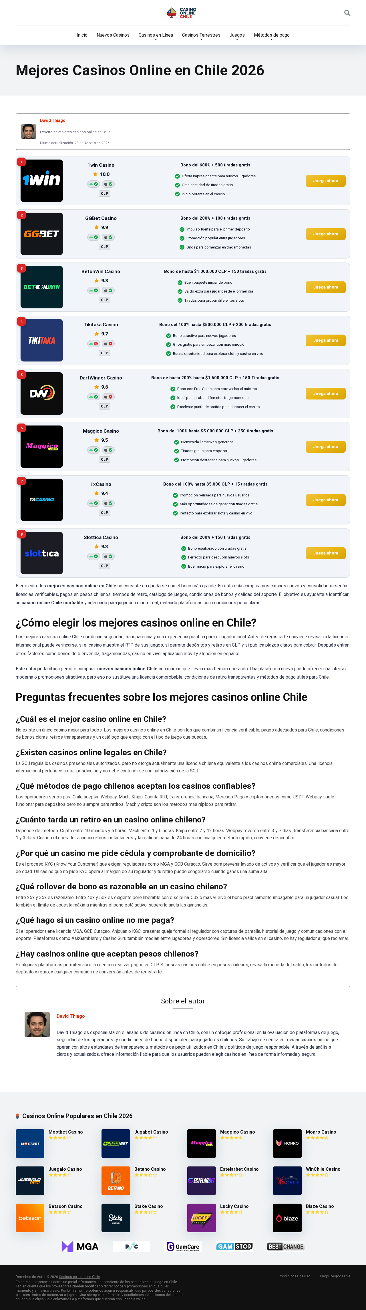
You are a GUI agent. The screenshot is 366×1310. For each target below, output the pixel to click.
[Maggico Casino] (201, 1156)
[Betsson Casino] (30, 1230)
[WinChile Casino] (287, 1193)
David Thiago (52, 120)
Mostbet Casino (66, 1132)
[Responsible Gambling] (131, 1246)
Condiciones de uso (294, 1276)
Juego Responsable (334, 1276)
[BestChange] (286, 1246)
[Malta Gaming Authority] (80, 1246)
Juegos (237, 35)
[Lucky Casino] (201, 1230)
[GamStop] (234, 1246)
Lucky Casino (234, 1206)
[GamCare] (183, 1246)
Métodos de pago (272, 35)
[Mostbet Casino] (30, 1156)
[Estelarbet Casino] (201, 1193)
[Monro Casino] (287, 1156)
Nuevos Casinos (113, 35)
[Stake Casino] (116, 1230)
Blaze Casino (320, 1206)
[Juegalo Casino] (30, 1193)
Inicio (82, 35)
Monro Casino (321, 1132)
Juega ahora (325, 180)
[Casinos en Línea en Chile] (183, 13)
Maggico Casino (237, 1132)
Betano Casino (150, 1169)
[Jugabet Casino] (116, 1156)
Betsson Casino (66, 1206)
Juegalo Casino (65, 1169)
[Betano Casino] (116, 1193)
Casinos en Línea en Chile (79, 1277)
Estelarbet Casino (239, 1169)
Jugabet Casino (151, 1132)
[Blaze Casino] (287, 1230)
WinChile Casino (323, 1169)
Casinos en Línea (156, 35)
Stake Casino (148, 1206)
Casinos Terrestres (201, 35)
